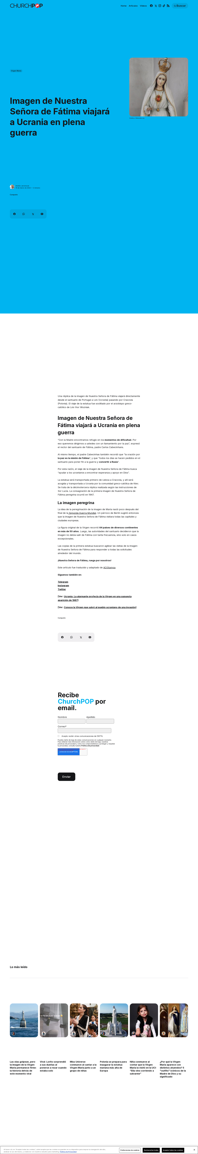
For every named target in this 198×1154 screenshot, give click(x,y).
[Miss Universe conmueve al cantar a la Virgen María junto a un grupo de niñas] (84, 1020)
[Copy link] (42, 214)
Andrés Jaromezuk (22, 186)
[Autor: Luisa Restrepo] (163, 1033)
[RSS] (168, 5)
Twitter (62, 589)
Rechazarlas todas (151, 1150)
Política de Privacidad (68, 1152)
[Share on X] (32, 214)
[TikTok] (164, 5)
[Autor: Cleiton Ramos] (133, 1033)
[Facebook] (151, 5)
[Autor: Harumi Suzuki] (43, 1033)
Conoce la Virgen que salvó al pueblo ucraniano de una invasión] (100, 607)
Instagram (63, 585)
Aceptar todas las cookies (173, 1150)
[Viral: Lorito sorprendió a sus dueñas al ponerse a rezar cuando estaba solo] (54, 1020)
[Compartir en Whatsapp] (23, 214)
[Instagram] (159, 5)
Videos (143, 6)
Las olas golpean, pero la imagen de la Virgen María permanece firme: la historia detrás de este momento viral (23, 1067)
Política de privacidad (90, 746)
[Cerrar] (194, 1149)
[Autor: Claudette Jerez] (13, 1033)
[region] (99, 1150)
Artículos (133, 6)
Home (123, 6)
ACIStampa (109, 567)
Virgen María (16, 71)
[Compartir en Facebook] (14, 214)
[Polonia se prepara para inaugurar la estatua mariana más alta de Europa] (114, 1020)
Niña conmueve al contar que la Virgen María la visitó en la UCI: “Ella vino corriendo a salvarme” (143, 1067)
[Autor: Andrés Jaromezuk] (12, 187)
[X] (155, 5)
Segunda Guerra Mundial (82, 513)
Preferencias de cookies (129, 1150)
